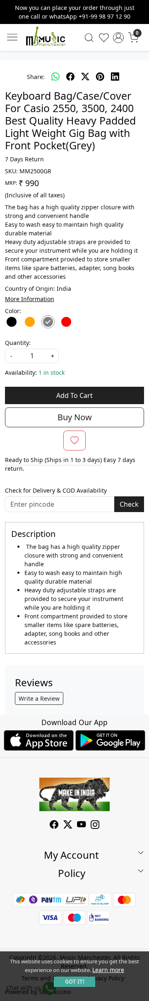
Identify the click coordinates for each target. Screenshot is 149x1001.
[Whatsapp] (55, 76)
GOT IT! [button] (74, 981)
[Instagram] (95, 825)
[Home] (46, 37)
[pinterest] (100, 76)
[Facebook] (54, 825)
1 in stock (51, 372)
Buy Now (75, 417)
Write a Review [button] (39, 698)
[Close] (139, 9)
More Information (29, 299)
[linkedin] (115, 76)
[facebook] (70, 76)
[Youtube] (81, 825)
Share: (36, 77)
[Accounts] (118, 37)
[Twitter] (68, 825)
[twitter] (85, 76)
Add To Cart (74, 395)
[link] (89, 37)
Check (129, 504)
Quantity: (18, 343)
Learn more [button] (108, 970)
